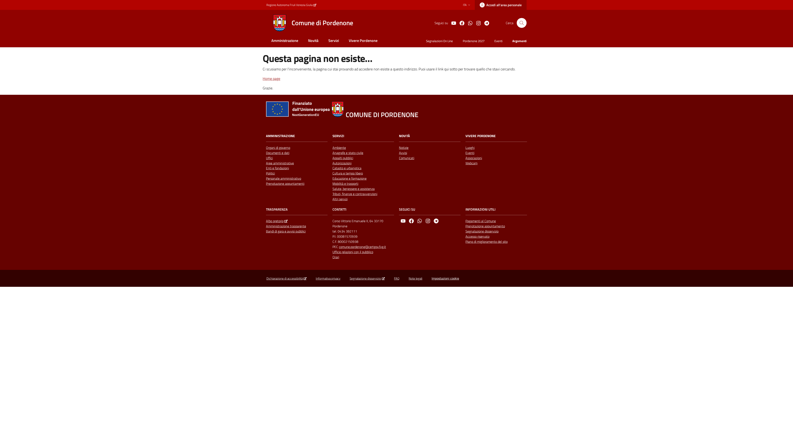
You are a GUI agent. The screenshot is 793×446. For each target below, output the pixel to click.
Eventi (469, 152)
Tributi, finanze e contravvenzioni (354, 193)
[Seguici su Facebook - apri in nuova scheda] (460, 22)
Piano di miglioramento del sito (486, 241)
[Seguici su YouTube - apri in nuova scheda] (452, 22)
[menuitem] (284, 41)
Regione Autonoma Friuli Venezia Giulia (289, 5)
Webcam (471, 163)
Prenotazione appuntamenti (285, 183)
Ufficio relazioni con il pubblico (352, 251)
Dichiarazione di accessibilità (284, 278)
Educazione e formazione (349, 178)
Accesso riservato (477, 236)
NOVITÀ (404, 136)
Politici (270, 173)
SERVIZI (338, 136)
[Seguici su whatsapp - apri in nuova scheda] (468, 22)
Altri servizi (340, 199)
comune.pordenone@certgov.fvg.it (362, 246)
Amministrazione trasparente (286, 226)
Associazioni (473, 157)
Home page (271, 78)
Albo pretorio (275, 220)
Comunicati (406, 157)
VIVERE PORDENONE (480, 136)
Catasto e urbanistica (346, 168)
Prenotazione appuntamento (485, 226)
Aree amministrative (280, 163)
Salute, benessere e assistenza (353, 188)
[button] (522, 23)
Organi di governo (278, 147)
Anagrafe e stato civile (347, 152)
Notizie (403, 147)
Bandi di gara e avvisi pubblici (286, 231)
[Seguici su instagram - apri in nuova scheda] (477, 22)
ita (465, 5)
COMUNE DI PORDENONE (382, 114)
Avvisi (403, 152)
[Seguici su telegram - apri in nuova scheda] (485, 22)
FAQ (396, 278)
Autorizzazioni (341, 163)
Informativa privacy (328, 278)
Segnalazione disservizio (482, 231)
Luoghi (470, 147)
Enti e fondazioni (277, 168)
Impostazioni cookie (445, 278)
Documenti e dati (277, 152)
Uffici (269, 157)
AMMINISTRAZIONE (280, 136)
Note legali (415, 278)
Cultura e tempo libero (347, 173)
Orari (335, 257)
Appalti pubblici (342, 157)
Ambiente (339, 147)
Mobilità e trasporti (345, 183)
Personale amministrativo (283, 178)
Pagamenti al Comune (480, 220)
